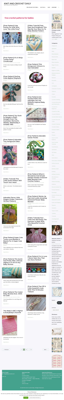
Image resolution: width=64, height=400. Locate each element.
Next (45, 349)
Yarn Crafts (54, 221)
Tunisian (54, 213)
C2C (53, 83)
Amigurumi (30, 69)
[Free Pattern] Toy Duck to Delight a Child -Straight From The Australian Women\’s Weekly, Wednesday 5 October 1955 (12, 120)
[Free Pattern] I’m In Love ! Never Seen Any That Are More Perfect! (37, 258)
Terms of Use (25, 383)
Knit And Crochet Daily (17, 3)
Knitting (53, 171)
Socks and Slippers (56, 202)
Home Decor (55, 157)
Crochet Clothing (56, 99)
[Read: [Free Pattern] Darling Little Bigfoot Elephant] (12, 92)
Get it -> (55, 39)
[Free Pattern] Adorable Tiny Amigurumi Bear (12, 140)
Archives (54, 307)
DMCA (23, 373)
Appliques (54, 48)
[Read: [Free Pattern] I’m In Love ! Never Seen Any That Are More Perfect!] (36, 267)
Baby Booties (32, 182)
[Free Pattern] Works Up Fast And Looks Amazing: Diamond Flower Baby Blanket (37, 198)
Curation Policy (25, 375)
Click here (44, 378)
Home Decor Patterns (57, 160)
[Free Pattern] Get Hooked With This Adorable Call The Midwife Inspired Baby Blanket (36, 100)
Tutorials (54, 216)
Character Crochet (56, 88)
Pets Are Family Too (56, 187)
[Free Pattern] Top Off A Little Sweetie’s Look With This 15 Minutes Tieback (37, 289)
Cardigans (54, 86)
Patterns (54, 184)
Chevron (54, 91)
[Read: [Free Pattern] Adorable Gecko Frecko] (35, 150)
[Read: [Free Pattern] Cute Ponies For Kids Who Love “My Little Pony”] (12, 38)
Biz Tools (42, 7)
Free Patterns (55, 146)
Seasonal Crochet (56, 199)
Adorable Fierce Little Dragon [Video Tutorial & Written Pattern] (12, 199)
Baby (4, 30)
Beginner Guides (18, 244)
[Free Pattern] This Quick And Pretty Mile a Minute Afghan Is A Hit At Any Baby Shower (12, 261)
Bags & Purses (55, 65)
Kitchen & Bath (55, 168)
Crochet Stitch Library (57, 116)
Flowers (53, 135)
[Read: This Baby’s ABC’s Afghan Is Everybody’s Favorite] (9, 325)
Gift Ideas (54, 152)
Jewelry (53, 166)
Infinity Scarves (55, 163)
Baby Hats (13, 244)
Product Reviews (56, 189)
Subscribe (54, 7)
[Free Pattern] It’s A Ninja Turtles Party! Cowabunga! (13, 59)
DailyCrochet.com (56, 244)
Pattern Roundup (56, 181)
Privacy (23, 382)
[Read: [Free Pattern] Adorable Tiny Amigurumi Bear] (9, 155)
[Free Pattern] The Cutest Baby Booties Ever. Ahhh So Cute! (13, 293)
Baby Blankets (8, 30)
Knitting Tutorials (56, 174)
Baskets (54, 67)
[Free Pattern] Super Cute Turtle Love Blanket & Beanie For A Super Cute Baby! (13, 240)
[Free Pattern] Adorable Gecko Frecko (37, 136)
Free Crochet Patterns (32, 7)
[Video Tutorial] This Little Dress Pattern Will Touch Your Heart (12, 180)
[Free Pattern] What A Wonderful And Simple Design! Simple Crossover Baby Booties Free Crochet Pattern (37, 177)
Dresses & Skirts (55, 129)
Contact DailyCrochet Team (28, 377)
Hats (53, 155)
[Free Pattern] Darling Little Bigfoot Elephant (12, 77)
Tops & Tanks (55, 210)
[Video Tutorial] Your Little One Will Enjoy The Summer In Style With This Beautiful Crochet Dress (37, 221)
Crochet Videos (55, 126)
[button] (58, 7)
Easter (53, 132)
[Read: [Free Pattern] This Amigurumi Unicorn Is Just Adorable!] (36, 77)
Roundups (54, 192)
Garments (54, 149)
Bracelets (54, 80)
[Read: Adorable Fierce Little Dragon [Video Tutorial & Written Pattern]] (9, 214)
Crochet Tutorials (56, 124)
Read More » (6, 51)
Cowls (53, 94)
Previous (6, 349)
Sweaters (54, 208)
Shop (49, 7)
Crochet (54, 96)
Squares (54, 205)
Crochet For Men (56, 111)
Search (53, 300)
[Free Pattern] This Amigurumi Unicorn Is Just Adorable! (36, 66)
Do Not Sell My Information (35, 397)
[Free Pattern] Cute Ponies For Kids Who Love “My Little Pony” (11, 27)
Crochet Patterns (56, 114)
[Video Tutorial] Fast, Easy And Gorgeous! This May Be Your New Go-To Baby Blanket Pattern (37, 28)
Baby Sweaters (55, 62)
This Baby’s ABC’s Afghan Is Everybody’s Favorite (13, 311)
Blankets (37, 32)
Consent (25, 397)
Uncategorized (55, 219)
